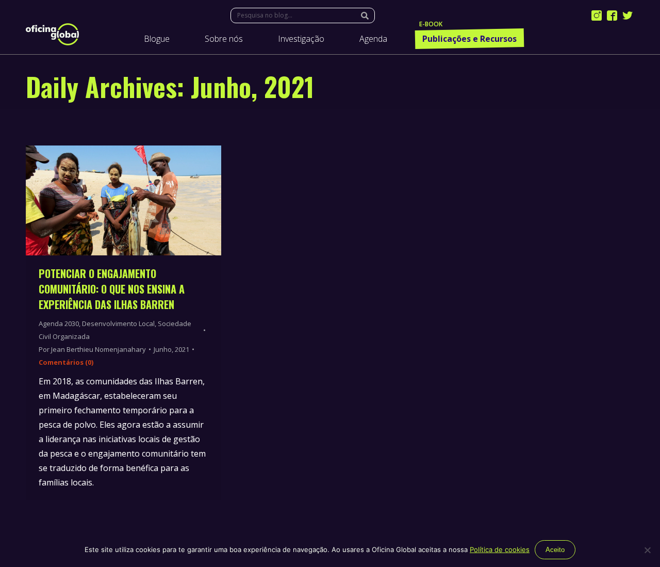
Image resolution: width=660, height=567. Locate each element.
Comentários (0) (66, 362)
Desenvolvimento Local (118, 323)
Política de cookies (500, 549)
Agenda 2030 (59, 323)
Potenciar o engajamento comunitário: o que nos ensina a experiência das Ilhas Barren (112, 289)
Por (92, 349)
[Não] (647, 550)
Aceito (555, 550)
